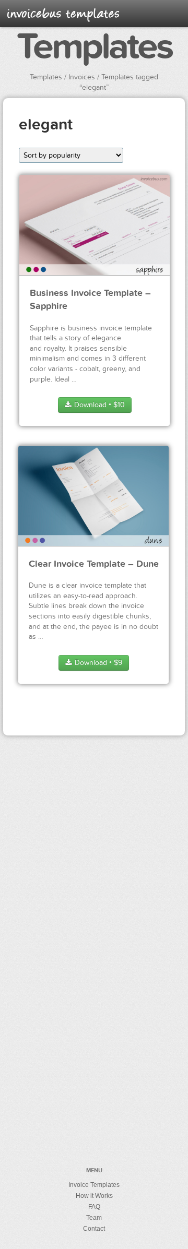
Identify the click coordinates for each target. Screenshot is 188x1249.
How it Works (94, 1195)
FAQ (94, 1206)
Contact (94, 1228)
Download (98, 404)
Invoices (81, 77)
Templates (94, 47)
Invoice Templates (94, 1184)
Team (94, 1217)
